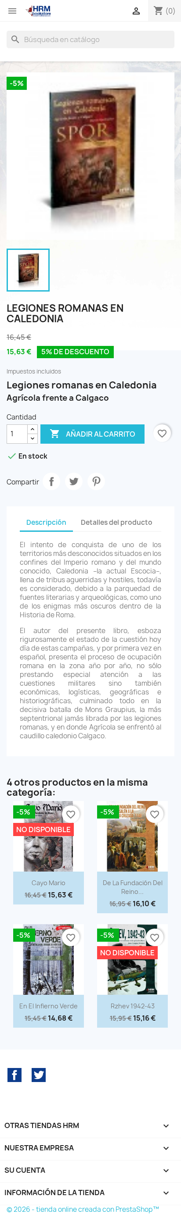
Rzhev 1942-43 (133, 1006)
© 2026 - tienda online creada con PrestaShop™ (83, 1209)
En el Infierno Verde (48, 1006)
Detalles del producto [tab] (116, 522)
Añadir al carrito (92, 433)
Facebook (14, 1075)
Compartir (51, 481)
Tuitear (74, 481)
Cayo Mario (48, 883)
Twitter (39, 1075)
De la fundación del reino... (133, 887)
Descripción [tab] (46, 522)
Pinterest (96, 481)
